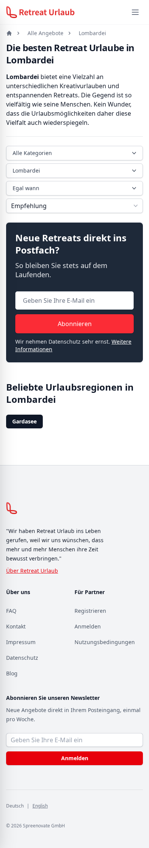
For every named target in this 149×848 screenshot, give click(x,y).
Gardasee (24, 421)
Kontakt (16, 626)
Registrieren (90, 610)
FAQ (11, 610)
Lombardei (92, 33)
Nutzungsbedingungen (104, 642)
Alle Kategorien (32, 153)
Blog (12, 673)
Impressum (21, 642)
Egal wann (26, 188)
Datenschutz (22, 657)
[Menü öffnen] (135, 12)
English (40, 806)
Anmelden (87, 626)
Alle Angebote (45, 33)
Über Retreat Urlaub (32, 570)
